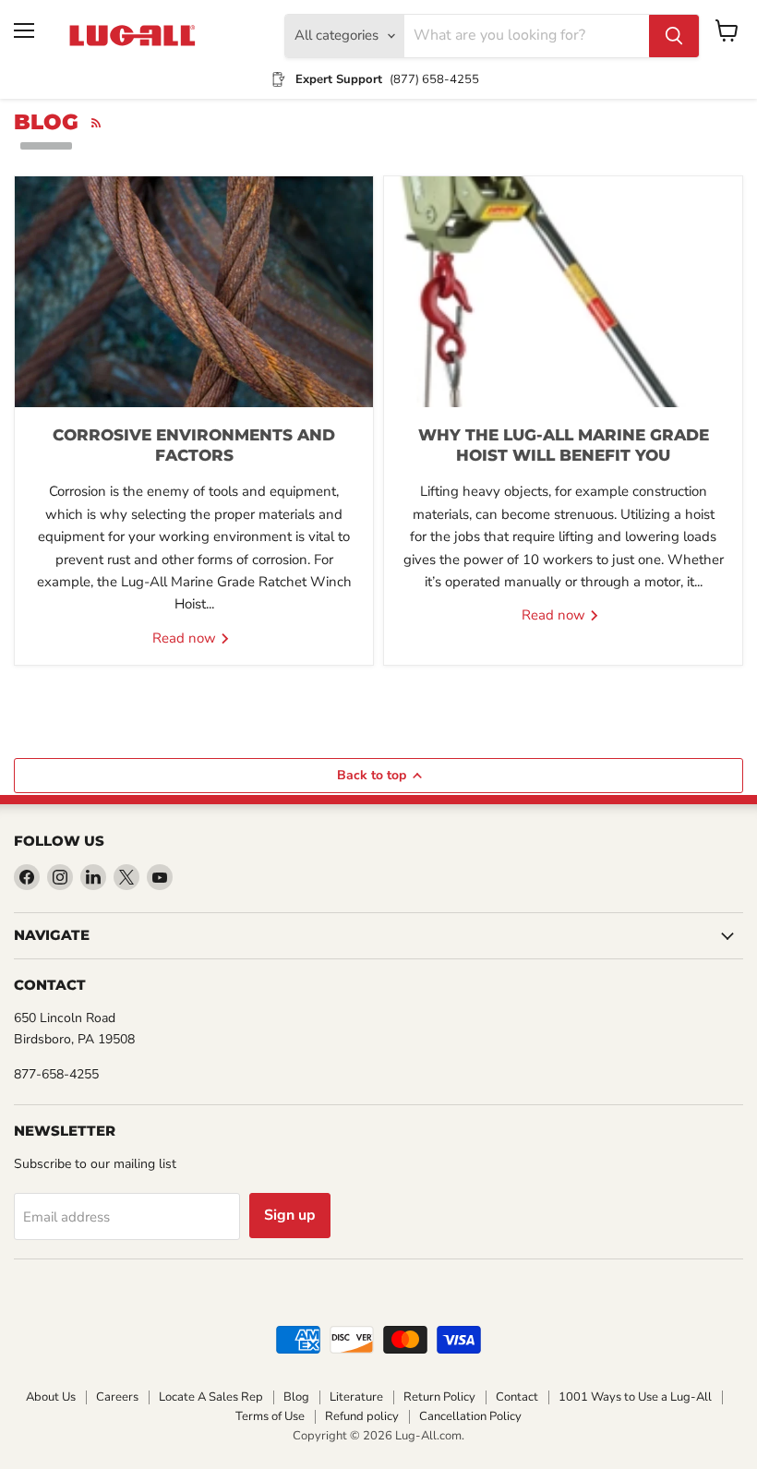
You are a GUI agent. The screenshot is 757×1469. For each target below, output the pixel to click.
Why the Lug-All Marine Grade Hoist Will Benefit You (563, 445)
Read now (186, 638)
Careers (117, 1397)
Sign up (290, 1215)
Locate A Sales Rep (211, 1397)
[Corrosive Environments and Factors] (194, 291)
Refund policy (362, 1416)
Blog (296, 1397)
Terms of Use (270, 1416)
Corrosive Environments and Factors (194, 445)
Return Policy (439, 1397)
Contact (517, 1397)
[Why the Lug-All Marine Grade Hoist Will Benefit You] (563, 291)
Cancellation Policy (470, 1416)
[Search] (674, 36)
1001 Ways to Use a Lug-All (635, 1397)
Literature (356, 1397)
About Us (51, 1397)
